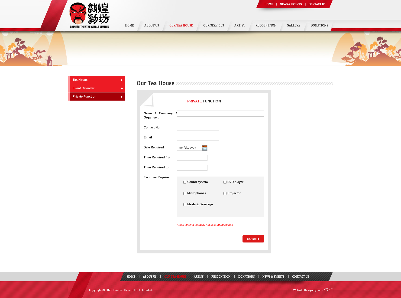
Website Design (303, 290)
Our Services (213, 25)
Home (269, 4)
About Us (151, 25)
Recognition (265, 25)
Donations (319, 25)
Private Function (84, 96)
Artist (239, 25)
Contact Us (317, 4)
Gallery (293, 25)
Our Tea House (181, 25)
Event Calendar (83, 88)
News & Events (291, 4)
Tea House (80, 80)
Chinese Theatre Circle (89, 15)
